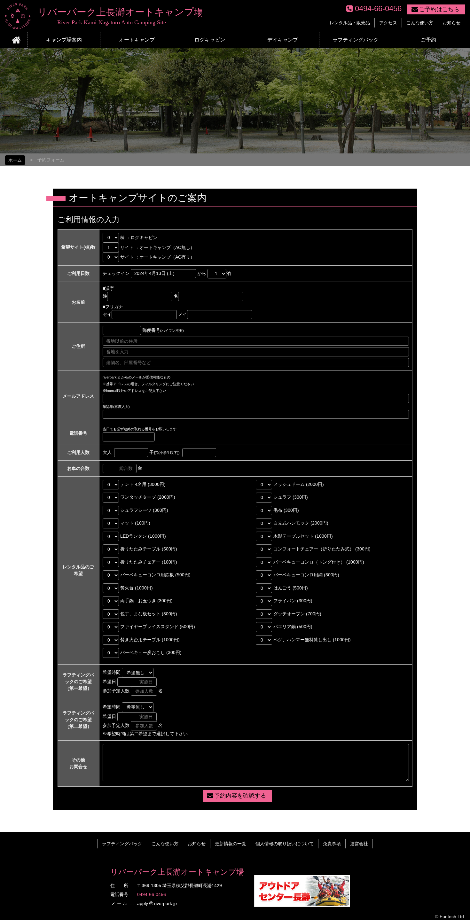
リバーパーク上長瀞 (103, 16)
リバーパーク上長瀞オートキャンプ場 (177, 872)
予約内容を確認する (240, 795)
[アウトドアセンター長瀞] (302, 903)
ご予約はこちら (439, 9)
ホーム (15, 160)
